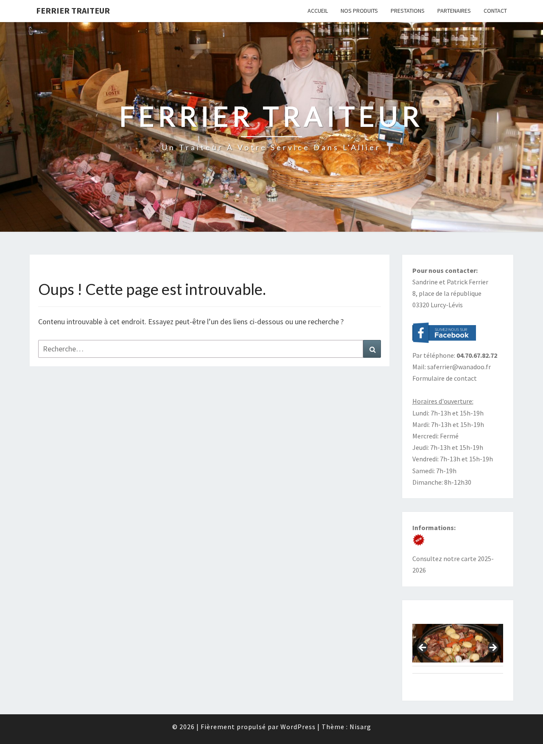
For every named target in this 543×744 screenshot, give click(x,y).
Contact (495, 10)
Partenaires (454, 10)
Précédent (423, 648)
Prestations (408, 10)
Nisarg (360, 726)
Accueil (318, 10)
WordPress (298, 726)
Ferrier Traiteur (73, 10)
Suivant (492, 648)
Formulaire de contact (444, 378)
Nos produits (359, 10)
